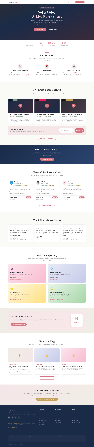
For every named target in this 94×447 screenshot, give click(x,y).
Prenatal (40, 416)
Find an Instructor (55, 2)
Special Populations (59, 414)
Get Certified (75, 420)
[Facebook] (12, 417)
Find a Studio (58, 420)
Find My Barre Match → (19, 324)
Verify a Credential (76, 422)
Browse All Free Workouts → (47, 138)
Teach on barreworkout (77, 414)
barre (13, 2)
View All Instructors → (47, 205)
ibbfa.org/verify (14, 427)
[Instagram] (9, 417)
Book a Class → (80, 2)
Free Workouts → (40, 29)
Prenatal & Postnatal (59, 411)
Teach (72, 2)
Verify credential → (12, 199)
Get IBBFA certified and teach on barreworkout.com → (53, 432)
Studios (62, 2)
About (73, 416)
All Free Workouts (42, 411)
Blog (68, 2)
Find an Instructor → (47, 159)
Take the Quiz (58, 422)
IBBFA (23, 444)
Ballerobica (57, 418)
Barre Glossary (42, 424)
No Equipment (42, 418)
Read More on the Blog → (47, 378)
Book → (28, 197)
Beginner (40, 414)
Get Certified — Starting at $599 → (47, 399)
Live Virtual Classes (43, 420)
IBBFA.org (74, 418)
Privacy (79, 444)
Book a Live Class (53, 29)
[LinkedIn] (15, 417)
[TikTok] (19, 417)
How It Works (41, 422)
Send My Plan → (79, 130)
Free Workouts (45, 2)
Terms (82, 444)
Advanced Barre (58, 416)
